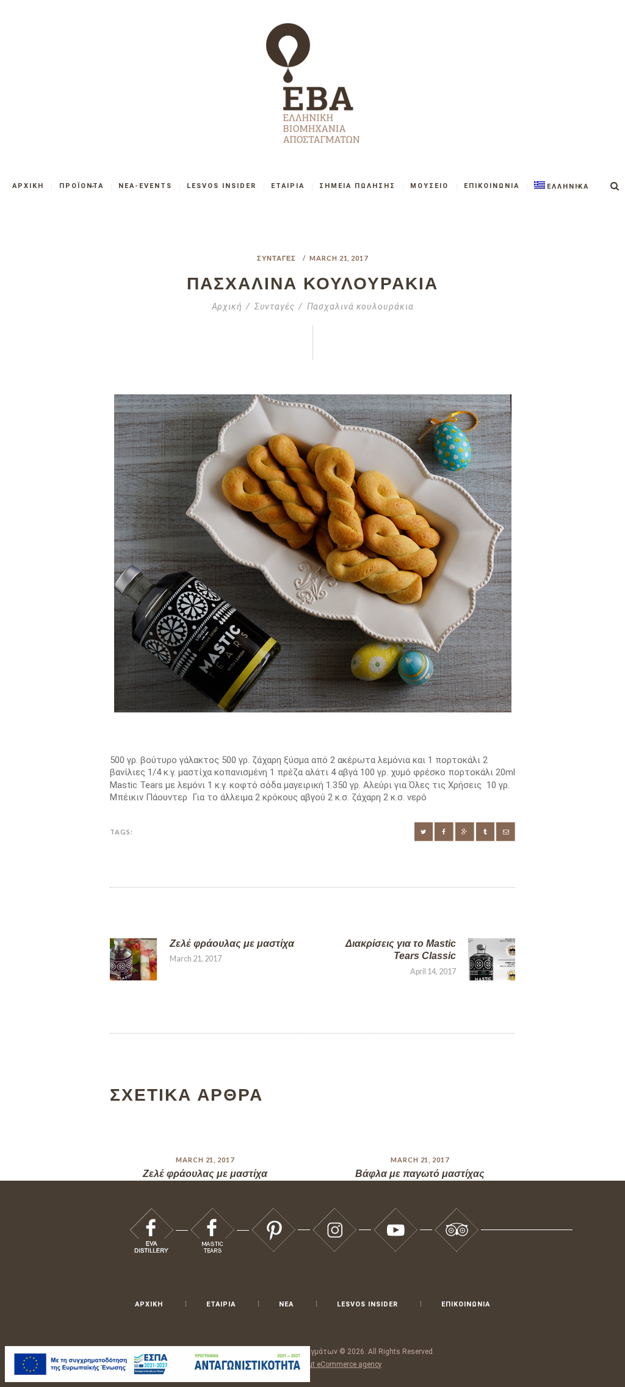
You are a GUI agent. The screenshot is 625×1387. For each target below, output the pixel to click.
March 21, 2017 (338, 258)
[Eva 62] (505, 831)
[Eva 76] (457, 1213)
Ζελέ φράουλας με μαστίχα (205, 1173)
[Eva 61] (485, 831)
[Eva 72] (212, 1213)
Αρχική (227, 306)
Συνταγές (276, 258)
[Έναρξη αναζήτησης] (615, 186)
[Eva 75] (395, 1213)
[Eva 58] (423, 831)
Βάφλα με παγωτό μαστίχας (420, 1173)
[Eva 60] (464, 831)
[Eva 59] (444, 831)
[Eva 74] (334, 1213)
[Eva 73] (273, 1213)
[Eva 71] (151, 1213)
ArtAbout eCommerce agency (334, 1364)
